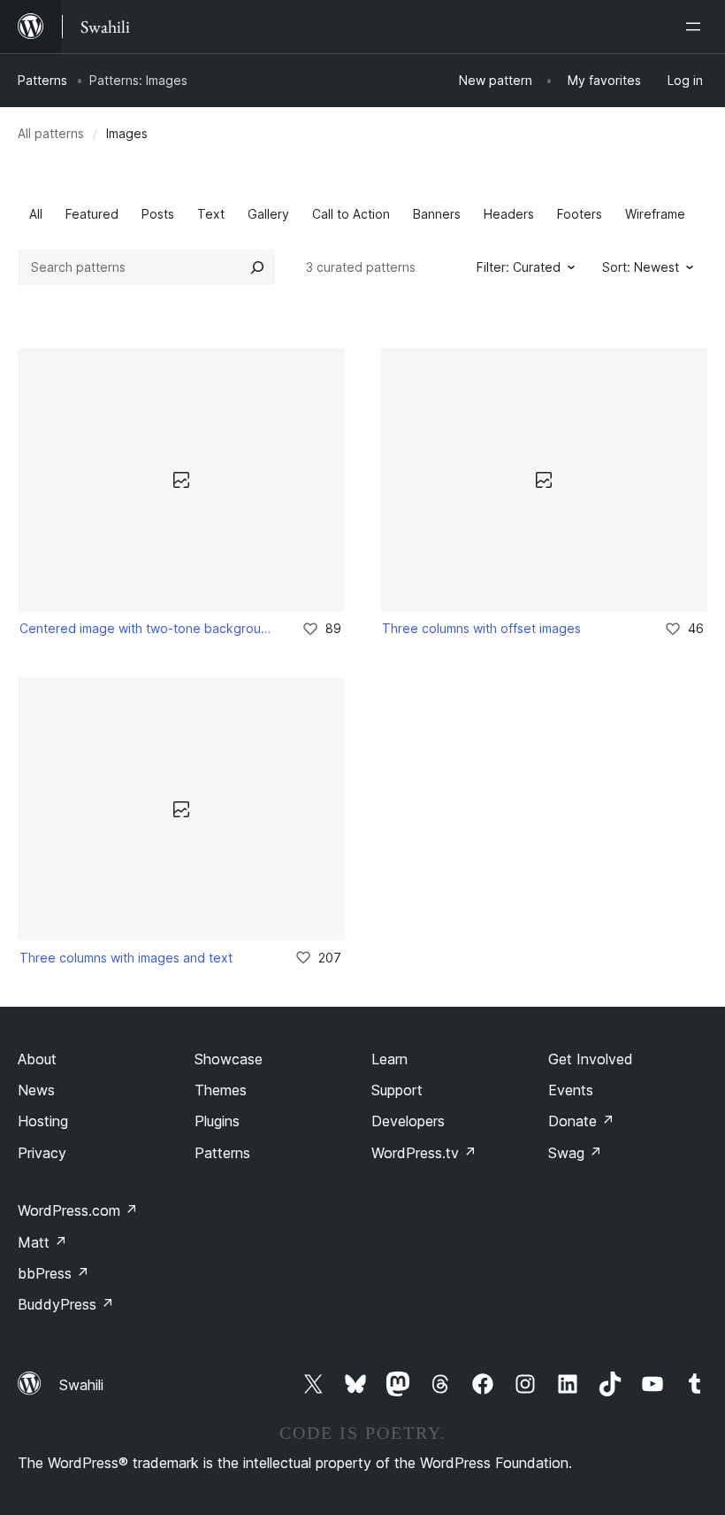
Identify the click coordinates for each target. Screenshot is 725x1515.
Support (397, 1090)
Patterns (42, 80)
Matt (42, 1242)
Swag (575, 1153)
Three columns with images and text (126, 957)
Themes (221, 1090)
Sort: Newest (640, 266)
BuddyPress (66, 1304)
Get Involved (590, 1059)
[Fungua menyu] (696, 26)
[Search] (257, 267)
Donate (581, 1121)
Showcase (229, 1059)
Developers (408, 1121)
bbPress (53, 1273)
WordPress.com (78, 1210)
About (37, 1059)
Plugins (217, 1121)
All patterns (51, 133)
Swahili (81, 1385)
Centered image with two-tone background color (148, 628)
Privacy (42, 1153)
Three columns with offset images (481, 628)
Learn (389, 1059)
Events (570, 1090)
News (36, 1090)
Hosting (43, 1121)
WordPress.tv (424, 1153)
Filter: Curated (519, 266)
